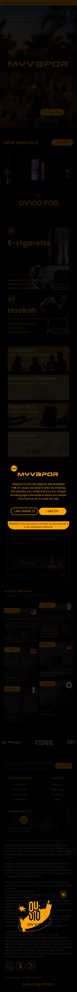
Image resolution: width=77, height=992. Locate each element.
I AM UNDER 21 (24, 511)
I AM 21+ (52, 511)
